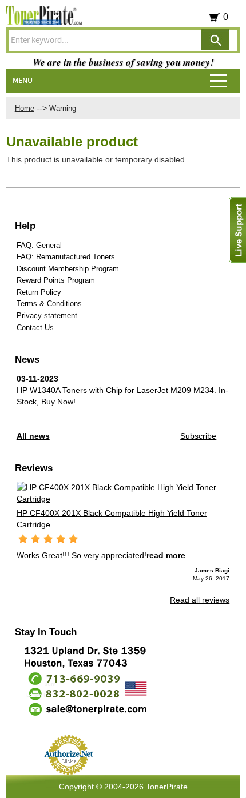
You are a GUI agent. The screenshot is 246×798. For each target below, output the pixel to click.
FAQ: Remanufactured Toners (66, 256)
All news (33, 435)
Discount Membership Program (68, 268)
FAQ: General (39, 245)
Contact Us (35, 327)
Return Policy (39, 292)
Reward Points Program (56, 280)
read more (165, 555)
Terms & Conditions (49, 303)
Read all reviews (199, 599)
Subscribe (198, 435)
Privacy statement (47, 315)
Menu (23, 80)
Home (24, 108)
